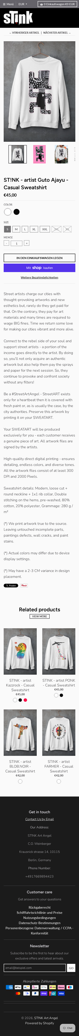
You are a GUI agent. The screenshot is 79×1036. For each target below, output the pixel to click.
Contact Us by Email (39, 819)
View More (39, 616)
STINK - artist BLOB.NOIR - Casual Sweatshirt (20, 766)
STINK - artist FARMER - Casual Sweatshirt (58, 766)
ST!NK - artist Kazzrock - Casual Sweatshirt (20, 685)
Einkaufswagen (59, 4)
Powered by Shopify (39, 1023)
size (6, 222)
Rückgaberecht (40, 907)
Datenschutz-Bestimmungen (39, 923)
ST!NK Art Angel (46, 1018)
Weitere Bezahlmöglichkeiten (39, 277)
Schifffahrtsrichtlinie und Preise (39, 913)
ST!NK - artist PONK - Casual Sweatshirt (58, 683)
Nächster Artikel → (57, 32)
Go (71, 968)
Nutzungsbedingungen (39, 918)
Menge (8, 237)
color (8, 204)
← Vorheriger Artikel (24, 32)
